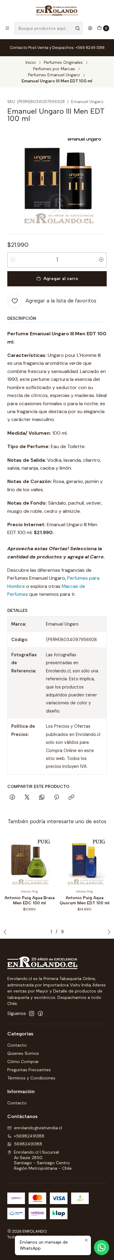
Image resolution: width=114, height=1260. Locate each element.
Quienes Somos (23, 1053)
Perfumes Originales (63, 62)
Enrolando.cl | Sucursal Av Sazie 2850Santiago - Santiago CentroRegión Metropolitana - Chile (43, 1160)
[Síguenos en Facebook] (40, 1013)
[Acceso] (90, 28)
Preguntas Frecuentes (29, 1069)
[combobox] (49, 28)
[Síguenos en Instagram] (32, 1013)
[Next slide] (107, 931)
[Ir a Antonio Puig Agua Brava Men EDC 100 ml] (29, 861)
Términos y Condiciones (31, 1078)
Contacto (17, 1045)
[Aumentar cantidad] (101, 260)
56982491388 (28, 1144)
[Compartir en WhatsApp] (42, 797)
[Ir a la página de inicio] (57, 11)
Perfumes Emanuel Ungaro (54, 75)
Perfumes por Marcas (54, 69)
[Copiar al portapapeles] (71, 797)
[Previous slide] (6, 931)
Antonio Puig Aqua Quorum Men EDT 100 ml (84, 900)
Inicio (31, 62)
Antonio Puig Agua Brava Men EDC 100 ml (29, 900)
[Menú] (7, 28)
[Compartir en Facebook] (12, 797)
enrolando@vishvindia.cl (38, 1128)
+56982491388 (29, 1136)
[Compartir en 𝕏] (27, 797)
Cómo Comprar (23, 1061)
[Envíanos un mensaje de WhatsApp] (101, 1247)
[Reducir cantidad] (13, 260)
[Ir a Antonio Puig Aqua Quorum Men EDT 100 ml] (85, 861)
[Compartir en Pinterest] (56, 797)
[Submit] (77, 28)
